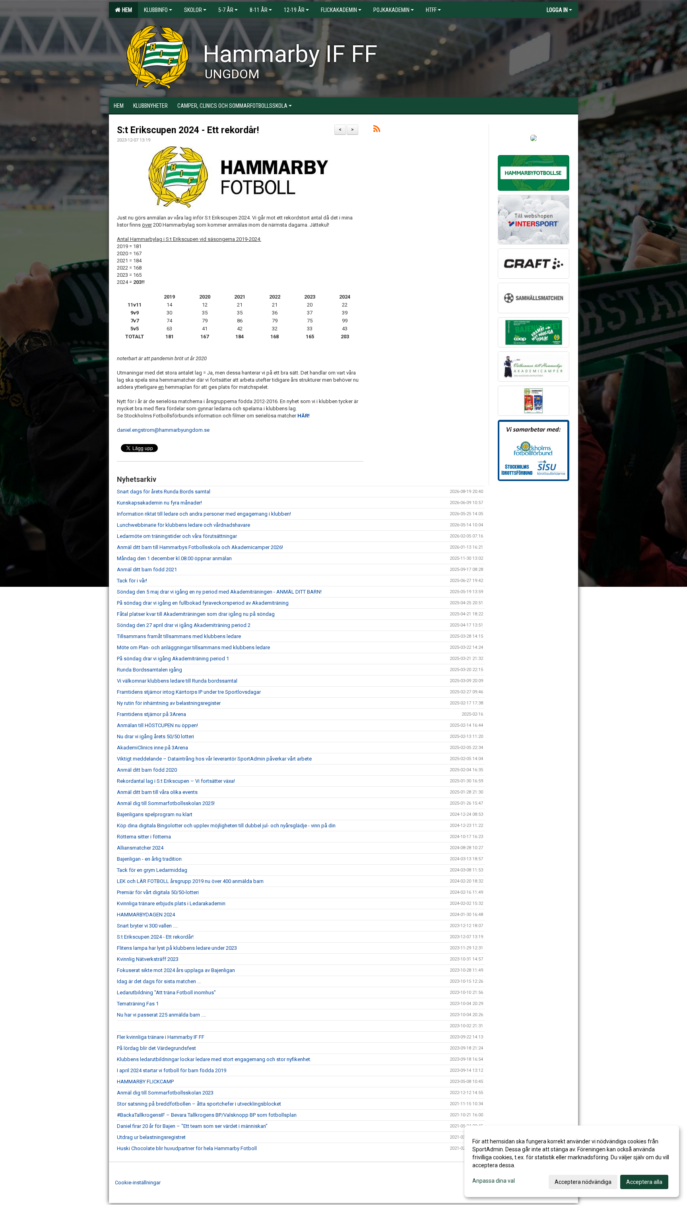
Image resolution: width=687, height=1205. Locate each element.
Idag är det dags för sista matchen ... (159, 981)
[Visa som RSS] (376, 130)
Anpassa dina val (493, 1181)
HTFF (431, 10)
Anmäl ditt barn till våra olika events (157, 792)
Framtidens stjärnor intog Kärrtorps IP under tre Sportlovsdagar (189, 692)
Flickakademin (339, 10)
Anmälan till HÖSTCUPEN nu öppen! (157, 725)
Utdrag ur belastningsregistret (151, 1137)
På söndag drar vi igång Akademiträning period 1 (173, 659)
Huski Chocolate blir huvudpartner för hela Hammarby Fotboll (187, 1148)
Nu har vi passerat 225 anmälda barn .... (161, 1015)
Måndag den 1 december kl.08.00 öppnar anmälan (174, 558)
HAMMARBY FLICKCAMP (145, 1082)
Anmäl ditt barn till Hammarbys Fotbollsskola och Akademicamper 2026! (200, 547)
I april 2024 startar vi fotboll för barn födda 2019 (171, 1070)
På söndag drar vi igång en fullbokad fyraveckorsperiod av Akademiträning (203, 603)
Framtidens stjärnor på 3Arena (151, 714)
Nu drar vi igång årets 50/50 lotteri (155, 736)
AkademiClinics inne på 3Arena (152, 748)
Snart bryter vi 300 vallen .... (147, 926)
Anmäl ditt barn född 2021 (147, 569)
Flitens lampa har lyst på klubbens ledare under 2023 (177, 948)
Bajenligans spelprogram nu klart (154, 814)
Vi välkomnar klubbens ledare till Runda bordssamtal (177, 681)
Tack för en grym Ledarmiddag (152, 870)
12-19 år (294, 10)
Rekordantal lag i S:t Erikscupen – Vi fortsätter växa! (176, 781)
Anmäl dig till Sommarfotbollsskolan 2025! (166, 803)
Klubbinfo (156, 10)
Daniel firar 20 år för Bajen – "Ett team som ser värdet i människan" (192, 1126)
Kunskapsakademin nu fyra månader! (159, 503)
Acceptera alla (644, 1182)
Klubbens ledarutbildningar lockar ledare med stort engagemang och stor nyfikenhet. (214, 1059)
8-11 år (259, 10)
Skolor (193, 10)
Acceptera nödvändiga (583, 1182)
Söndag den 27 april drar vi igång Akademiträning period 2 (183, 625)
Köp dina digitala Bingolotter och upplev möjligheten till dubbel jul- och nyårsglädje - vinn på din (226, 826)
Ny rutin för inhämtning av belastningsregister (169, 703)
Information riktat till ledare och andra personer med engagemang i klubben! (204, 514)
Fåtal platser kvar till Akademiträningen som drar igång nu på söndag (196, 614)
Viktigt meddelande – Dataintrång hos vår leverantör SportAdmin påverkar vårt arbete (214, 759)
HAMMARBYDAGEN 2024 (146, 915)
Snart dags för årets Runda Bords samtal (163, 492)
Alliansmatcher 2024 (140, 848)
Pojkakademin (391, 10)
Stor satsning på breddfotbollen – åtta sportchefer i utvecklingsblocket (199, 1104)
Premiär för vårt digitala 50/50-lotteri (158, 892)
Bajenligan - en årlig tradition (149, 859)
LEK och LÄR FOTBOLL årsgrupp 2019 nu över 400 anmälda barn (190, 881)
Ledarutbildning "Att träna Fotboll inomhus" (166, 992)
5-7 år (225, 10)
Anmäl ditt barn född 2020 (147, 770)
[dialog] (571, 1161)
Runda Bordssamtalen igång (149, 670)
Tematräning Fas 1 (138, 1004)
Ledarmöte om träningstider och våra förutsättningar (177, 536)
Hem (126, 10)
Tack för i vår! (132, 581)
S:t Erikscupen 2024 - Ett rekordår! (188, 130)
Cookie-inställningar (138, 1183)
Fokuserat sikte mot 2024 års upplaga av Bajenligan (176, 970)
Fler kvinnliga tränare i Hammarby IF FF (160, 1037)
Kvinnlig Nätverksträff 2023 (148, 959)
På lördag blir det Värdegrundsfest (156, 1048)
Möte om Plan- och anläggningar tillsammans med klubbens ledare (193, 647)
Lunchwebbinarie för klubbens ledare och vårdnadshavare (183, 525)
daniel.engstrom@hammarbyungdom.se (163, 430)
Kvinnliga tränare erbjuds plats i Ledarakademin (171, 903)
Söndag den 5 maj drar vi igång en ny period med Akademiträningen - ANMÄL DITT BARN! (219, 592)
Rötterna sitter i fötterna (144, 837)
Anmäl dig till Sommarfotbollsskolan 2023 (165, 1093)
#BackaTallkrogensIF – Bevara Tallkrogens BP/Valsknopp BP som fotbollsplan (207, 1115)
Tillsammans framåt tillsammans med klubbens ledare (179, 636)
